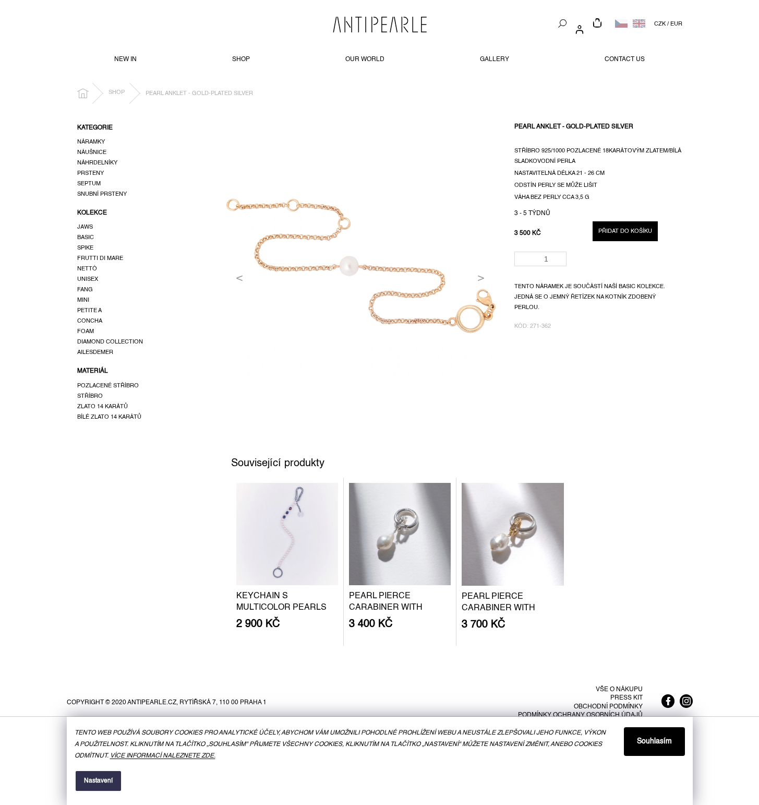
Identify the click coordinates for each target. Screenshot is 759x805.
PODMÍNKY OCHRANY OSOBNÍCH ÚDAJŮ (580, 715)
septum (89, 183)
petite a (89, 310)
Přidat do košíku (625, 231)
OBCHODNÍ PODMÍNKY (608, 707)
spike (85, 248)
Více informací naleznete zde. (162, 756)
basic (85, 237)
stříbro (90, 396)
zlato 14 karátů (102, 406)
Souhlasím (654, 741)
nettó (87, 268)
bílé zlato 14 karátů (109, 417)
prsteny (90, 173)
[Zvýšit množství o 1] (560, 255)
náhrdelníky (97, 162)
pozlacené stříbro (108, 385)
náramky (91, 142)
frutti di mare (100, 258)
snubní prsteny (102, 194)
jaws (85, 227)
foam (85, 331)
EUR (676, 24)
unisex (87, 279)
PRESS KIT (626, 698)
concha (89, 321)
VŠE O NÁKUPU (619, 689)
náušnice (91, 152)
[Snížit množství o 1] (560, 262)
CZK (660, 24)
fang (85, 289)
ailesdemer (95, 352)
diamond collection (110, 342)
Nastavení (98, 781)
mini (83, 300)
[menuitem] (125, 59)
